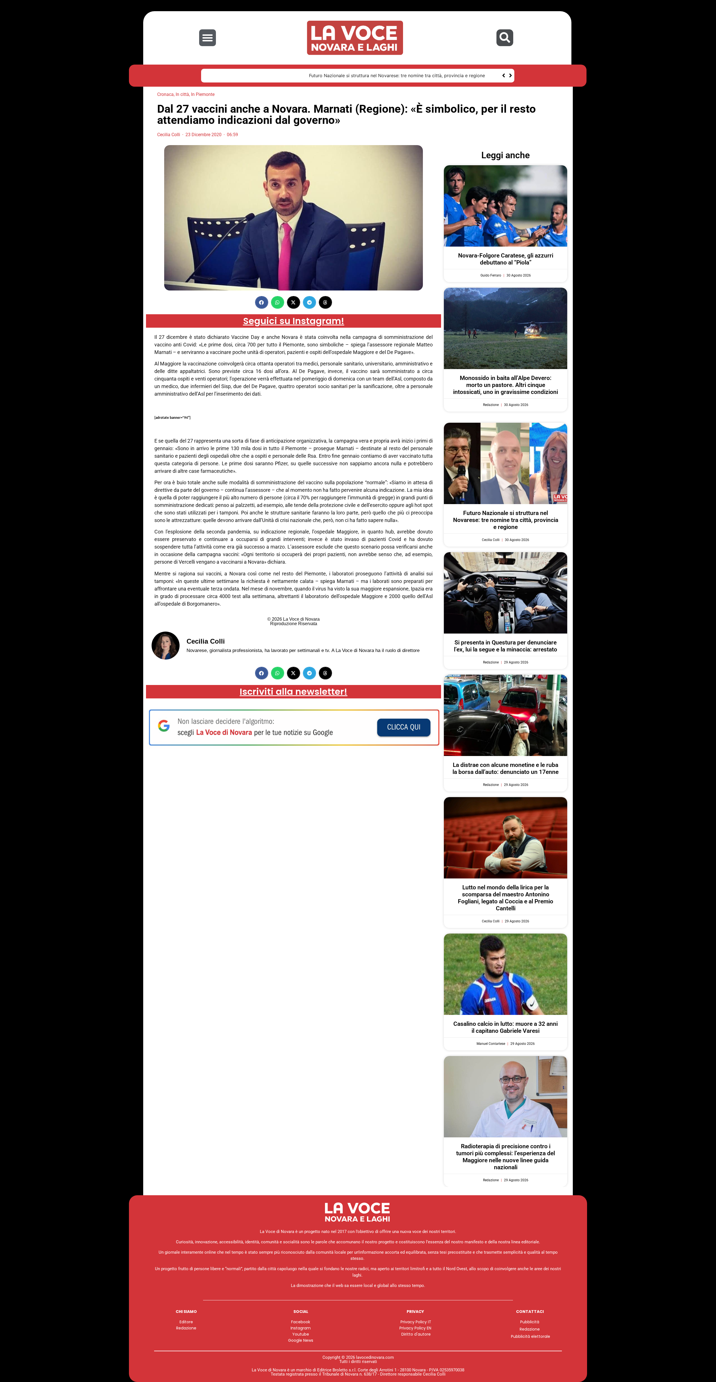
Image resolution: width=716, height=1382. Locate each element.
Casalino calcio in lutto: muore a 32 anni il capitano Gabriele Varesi (505, 1027)
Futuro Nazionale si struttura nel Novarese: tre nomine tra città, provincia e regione (297, 75)
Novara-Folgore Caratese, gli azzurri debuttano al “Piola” (505, 259)
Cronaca (165, 94)
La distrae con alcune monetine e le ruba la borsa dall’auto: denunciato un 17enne (506, 768)
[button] (207, 37)
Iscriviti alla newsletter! (293, 691)
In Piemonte (203, 94)
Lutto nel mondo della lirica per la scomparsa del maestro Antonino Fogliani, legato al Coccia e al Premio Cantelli (505, 898)
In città (182, 94)
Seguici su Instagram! (293, 321)
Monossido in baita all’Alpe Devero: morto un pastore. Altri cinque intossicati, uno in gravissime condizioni (505, 385)
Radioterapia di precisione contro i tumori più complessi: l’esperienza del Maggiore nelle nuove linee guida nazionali (505, 1157)
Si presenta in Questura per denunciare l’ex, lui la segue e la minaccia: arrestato (505, 646)
